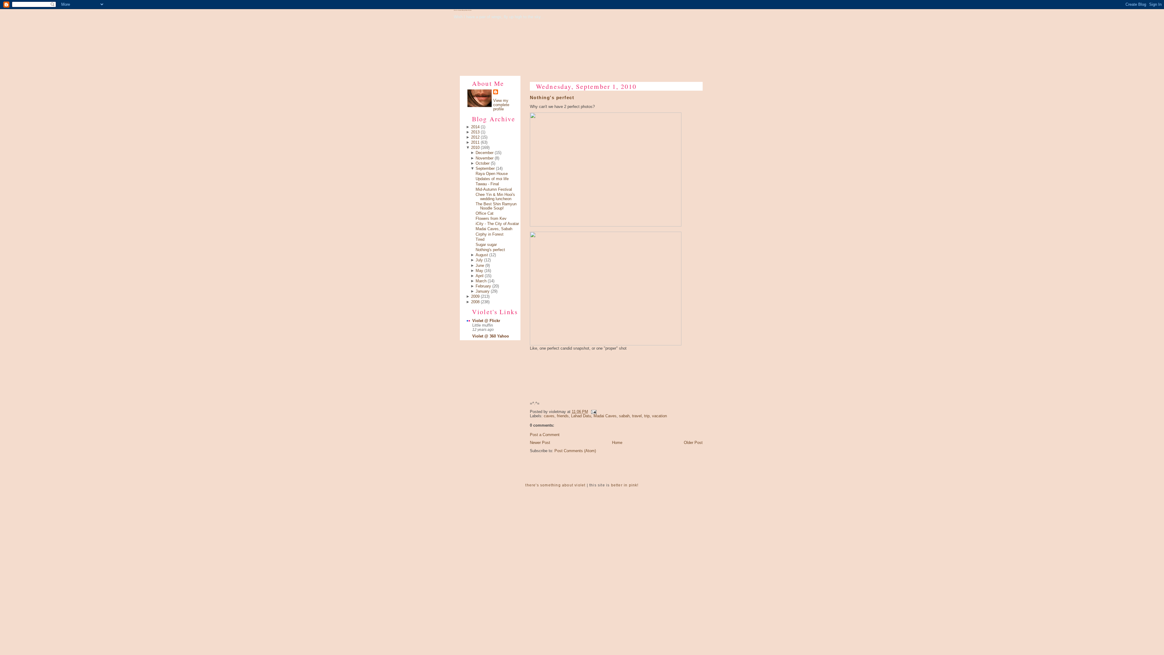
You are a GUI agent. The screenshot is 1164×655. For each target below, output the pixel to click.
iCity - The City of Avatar (497, 224)
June (480, 266)
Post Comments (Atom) (575, 451)
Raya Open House (492, 174)
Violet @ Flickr (486, 321)
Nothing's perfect (490, 250)
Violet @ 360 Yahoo (490, 336)
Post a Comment (545, 435)
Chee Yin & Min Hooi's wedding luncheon (495, 197)
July (479, 260)
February (483, 286)
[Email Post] (593, 412)
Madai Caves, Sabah (494, 229)
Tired (480, 239)
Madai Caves (605, 416)
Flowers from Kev (491, 219)
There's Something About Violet (463, 10)
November (484, 158)
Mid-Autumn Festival (494, 189)
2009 (475, 296)
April (479, 276)
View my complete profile (501, 105)
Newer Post (540, 443)
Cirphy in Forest (489, 234)
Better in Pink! (625, 485)
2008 (475, 302)
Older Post (693, 443)
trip (647, 416)
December (484, 153)
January (483, 291)
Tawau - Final (487, 184)
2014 (475, 127)
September (485, 168)
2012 (475, 137)
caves (549, 416)
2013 (475, 132)
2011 (475, 142)
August (482, 255)
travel (637, 416)
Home (617, 443)
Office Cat (484, 213)
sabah (624, 416)
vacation (659, 416)
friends (563, 416)
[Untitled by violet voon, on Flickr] (605, 225)
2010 (475, 148)
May (479, 271)
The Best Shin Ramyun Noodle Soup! (496, 206)
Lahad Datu (581, 416)
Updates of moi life (492, 179)
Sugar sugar (486, 245)
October (483, 163)
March (481, 281)
